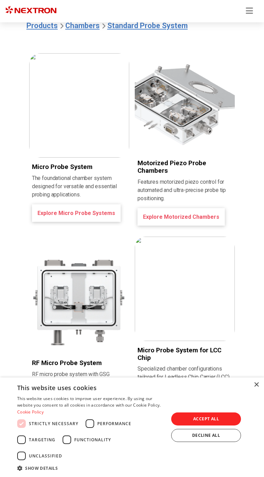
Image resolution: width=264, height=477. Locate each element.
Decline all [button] (206, 435)
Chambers (82, 25)
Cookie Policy (30, 412)
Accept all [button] (206, 419)
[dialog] (132, 427)
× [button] (256, 384)
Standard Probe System (147, 25)
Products (42, 25)
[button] (90, 468)
